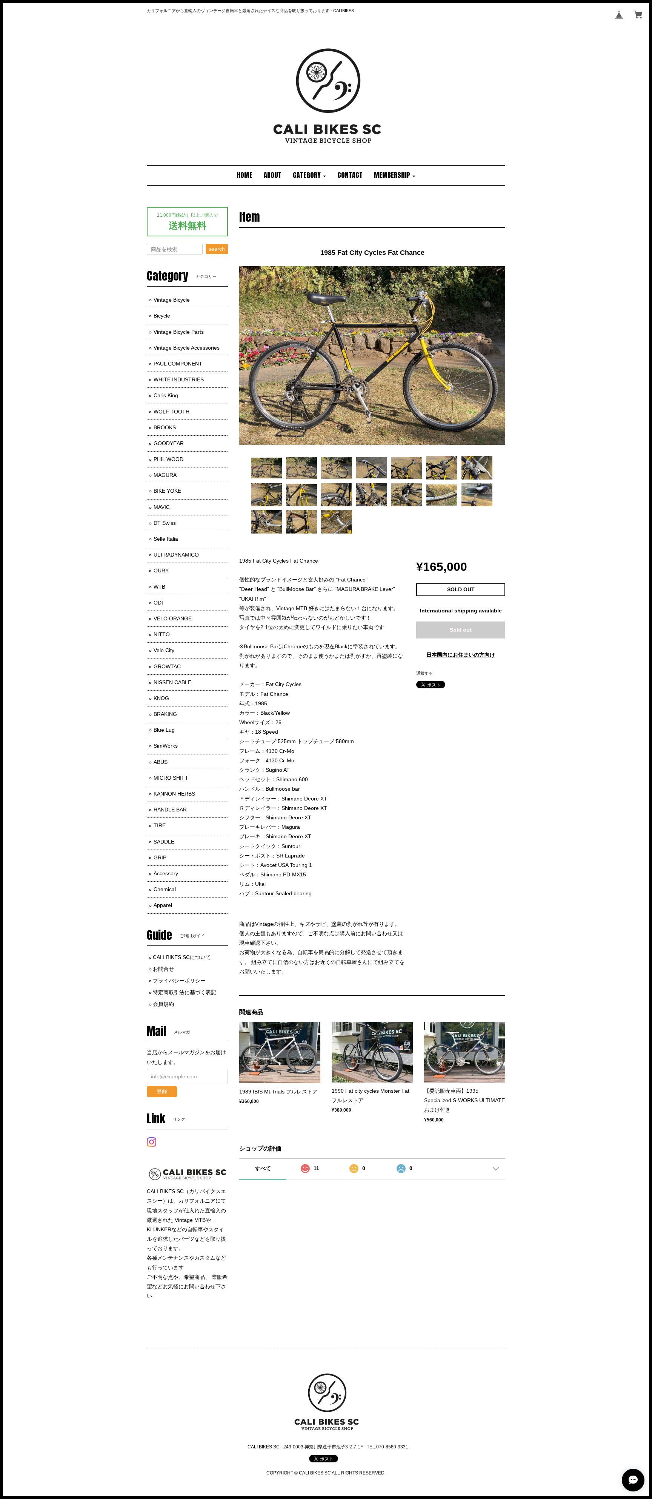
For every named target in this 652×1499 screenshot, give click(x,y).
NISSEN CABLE (172, 682)
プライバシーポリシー (179, 981)
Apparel (163, 905)
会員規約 (163, 1004)
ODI (158, 603)
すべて (263, 1168)
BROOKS (165, 427)
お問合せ (163, 969)
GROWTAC (167, 666)
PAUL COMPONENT (178, 364)
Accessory (166, 873)
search (217, 249)
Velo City (164, 650)
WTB (159, 587)
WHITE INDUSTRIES (179, 379)
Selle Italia (166, 539)
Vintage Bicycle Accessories (187, 348)
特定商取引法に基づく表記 (184, 992)
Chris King (166, 395)
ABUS (161, 762)
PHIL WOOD (168, 459)
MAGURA (165, 475)
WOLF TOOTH (171, 412)
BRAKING (165, 714)
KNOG (161, 698)
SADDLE (164, 842)
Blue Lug (164, 730)
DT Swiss (165, 523)
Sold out (461, 630)
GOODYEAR (169, 443)
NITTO (162, 634)
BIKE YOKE (167, 491)
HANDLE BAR (170, 810)
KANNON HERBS (174, 794)
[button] (309, 175)
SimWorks (166, 746)
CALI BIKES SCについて (182, 957)
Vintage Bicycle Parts (179, 332)
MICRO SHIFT (171, 778)
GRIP (160, 857)
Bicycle (162, 316)
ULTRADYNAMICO (176, 555)
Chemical (165, 889)
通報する (424, 673)
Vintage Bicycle (172, 300)
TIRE (160, 825)
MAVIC (162, 507)
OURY (161, 571)
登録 (162, 1091)
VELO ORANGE (173, 618)
